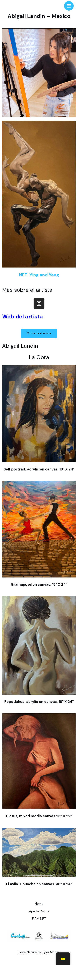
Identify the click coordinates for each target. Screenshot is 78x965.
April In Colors (39, 911)
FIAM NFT (39, 919)
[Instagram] (39, 303)
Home (39, 904)
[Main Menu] (69, 6)
